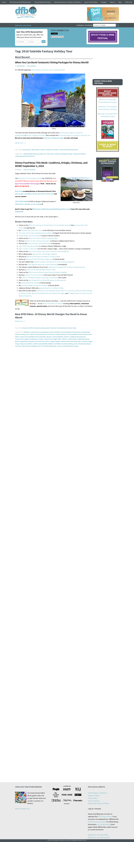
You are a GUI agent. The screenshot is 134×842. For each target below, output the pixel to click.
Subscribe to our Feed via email (98, 837)
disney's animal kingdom (55, 337)
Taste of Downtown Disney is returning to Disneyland (40, 278)
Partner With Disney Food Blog (98, 803)
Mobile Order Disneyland (69, 341)
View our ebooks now (22, 809)
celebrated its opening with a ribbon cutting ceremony (66, 267)
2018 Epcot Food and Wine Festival (30, 178)
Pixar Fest (18, 191)
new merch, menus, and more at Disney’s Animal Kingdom (48, 251)
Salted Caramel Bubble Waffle (43, 344)
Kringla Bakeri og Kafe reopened (30, 236)
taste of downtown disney (82, 344)
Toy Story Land (62, 346)
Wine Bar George (72, 346)
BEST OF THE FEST (22, 186)
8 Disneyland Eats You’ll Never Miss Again (51, 293)
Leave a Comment (29, 169)
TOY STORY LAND (21, 201)
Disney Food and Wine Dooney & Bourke (33, 337)
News (74, 328)
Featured (62, 150)
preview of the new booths (34, 275)
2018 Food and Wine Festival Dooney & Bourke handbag (48, 272)
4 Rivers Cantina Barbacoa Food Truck (42, 334)
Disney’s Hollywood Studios (35, 135)
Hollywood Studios (79, 154)
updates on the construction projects (37, 241)
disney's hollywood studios (49, 150)
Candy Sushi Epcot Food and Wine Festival (69, 334)
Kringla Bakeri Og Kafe (27, 341)
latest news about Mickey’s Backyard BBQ (43, 238)
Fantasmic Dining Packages (63, 154)
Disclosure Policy (93, 796)
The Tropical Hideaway (48, 346)
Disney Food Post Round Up (32, 328)
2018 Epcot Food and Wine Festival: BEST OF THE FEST (55, 291)
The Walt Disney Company (97, 822)
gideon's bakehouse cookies (34, 339)
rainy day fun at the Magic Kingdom (44, 254)
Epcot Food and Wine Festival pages (27, 184)
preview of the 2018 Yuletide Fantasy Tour (40, 270)
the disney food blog (22, 7)
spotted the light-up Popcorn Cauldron (34, 285)
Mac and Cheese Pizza (42, 341)
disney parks (36, 150)
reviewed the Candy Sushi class (31, 230)
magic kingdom (55, 341)
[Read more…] (20, 143)
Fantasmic (50, 154)
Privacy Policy (92, 798)
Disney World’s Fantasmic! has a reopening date (47, 70)
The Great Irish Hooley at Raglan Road (27, 346)
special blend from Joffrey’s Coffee (51, 288)
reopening (18, 156)
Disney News (27, 150)
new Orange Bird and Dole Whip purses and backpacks (47, 280)
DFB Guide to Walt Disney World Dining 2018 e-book (51, 209)
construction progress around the (71, 133)
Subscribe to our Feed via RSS (98, 835)
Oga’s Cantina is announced (28, 249)
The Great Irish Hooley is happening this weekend (35, 233)
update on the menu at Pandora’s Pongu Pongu (43, 257)
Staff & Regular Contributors (97, 793)
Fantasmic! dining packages (53, 138)
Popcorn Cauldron (26, 344)
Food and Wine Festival (64, 328)
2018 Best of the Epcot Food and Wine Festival (39, 332)
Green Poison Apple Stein (52, 339)
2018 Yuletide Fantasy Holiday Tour (35, 154)
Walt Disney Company (105, 816)
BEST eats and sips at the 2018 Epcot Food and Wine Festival (49, 225)
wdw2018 (18, 212)
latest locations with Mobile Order (39, 243)
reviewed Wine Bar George (30, 283)
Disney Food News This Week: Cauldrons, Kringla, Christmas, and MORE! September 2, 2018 (51, 164)
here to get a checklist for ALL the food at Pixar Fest (34, 194)
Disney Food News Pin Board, (53, 303)
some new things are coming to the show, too (74, 135)
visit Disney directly (103, 824)
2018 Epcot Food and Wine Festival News (67, 332)
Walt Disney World (72, 150)
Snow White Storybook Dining (29, 246)
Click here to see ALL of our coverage (28, 204)
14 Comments (31, 66)
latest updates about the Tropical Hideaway (42, 264)
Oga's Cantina (82, 341)
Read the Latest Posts (23, 25)
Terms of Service (93, 801)
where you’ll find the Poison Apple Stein (39, 259)
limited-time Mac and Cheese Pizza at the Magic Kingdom (53, 262)
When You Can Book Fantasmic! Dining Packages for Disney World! (52, 62)
